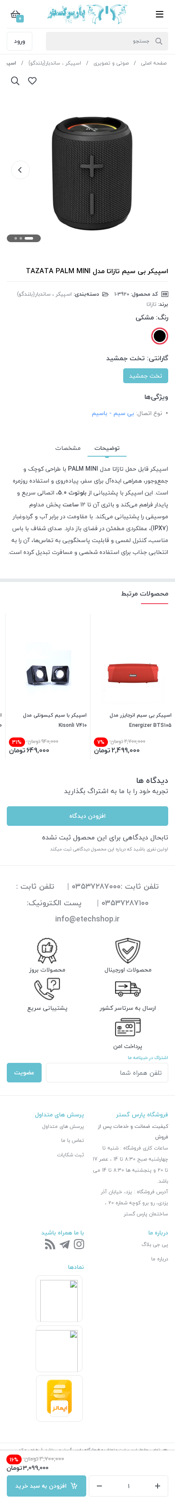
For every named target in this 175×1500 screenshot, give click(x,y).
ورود (19, 41)
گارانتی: (157, 358)
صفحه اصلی (154, 63)
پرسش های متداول (63, 1126)
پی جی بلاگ (154, 1244)
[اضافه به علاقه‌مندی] (32, 80)
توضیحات (107, 448)
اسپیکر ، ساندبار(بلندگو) (54, 63)
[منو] (159, 14)
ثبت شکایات (70, 1154)
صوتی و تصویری (111, 63)
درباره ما (159, 1258)
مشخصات (68, 448)
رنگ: (162, 317)
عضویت (24, 1072)
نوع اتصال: (149, 413)
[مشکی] (159, 336)
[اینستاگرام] (79, 1245)
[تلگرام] (64, 1245)
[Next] (20, 170)
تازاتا (151, 304)
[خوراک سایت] (50, 1245)
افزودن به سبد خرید (42, 1485)
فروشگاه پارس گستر (81, 1449)
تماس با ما (72, 1140)
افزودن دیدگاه (87, 816)
